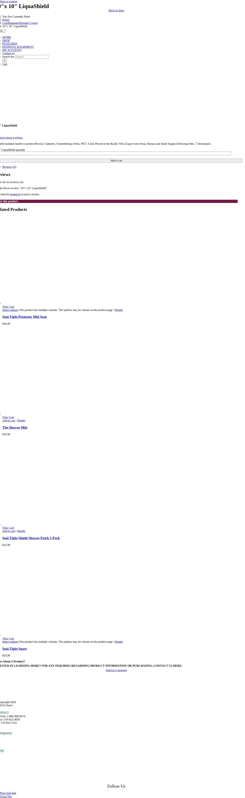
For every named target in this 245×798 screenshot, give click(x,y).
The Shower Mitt (14, 427)
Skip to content (8, 1)
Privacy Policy (22, 705)
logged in (15, 194)
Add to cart (8, 420)
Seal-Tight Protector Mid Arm (24, 317)
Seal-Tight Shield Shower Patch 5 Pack (31, 538)
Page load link (8, 793)
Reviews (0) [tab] (9, 166)
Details (119, 309)
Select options (10, 309)
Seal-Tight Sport (14, 649)
